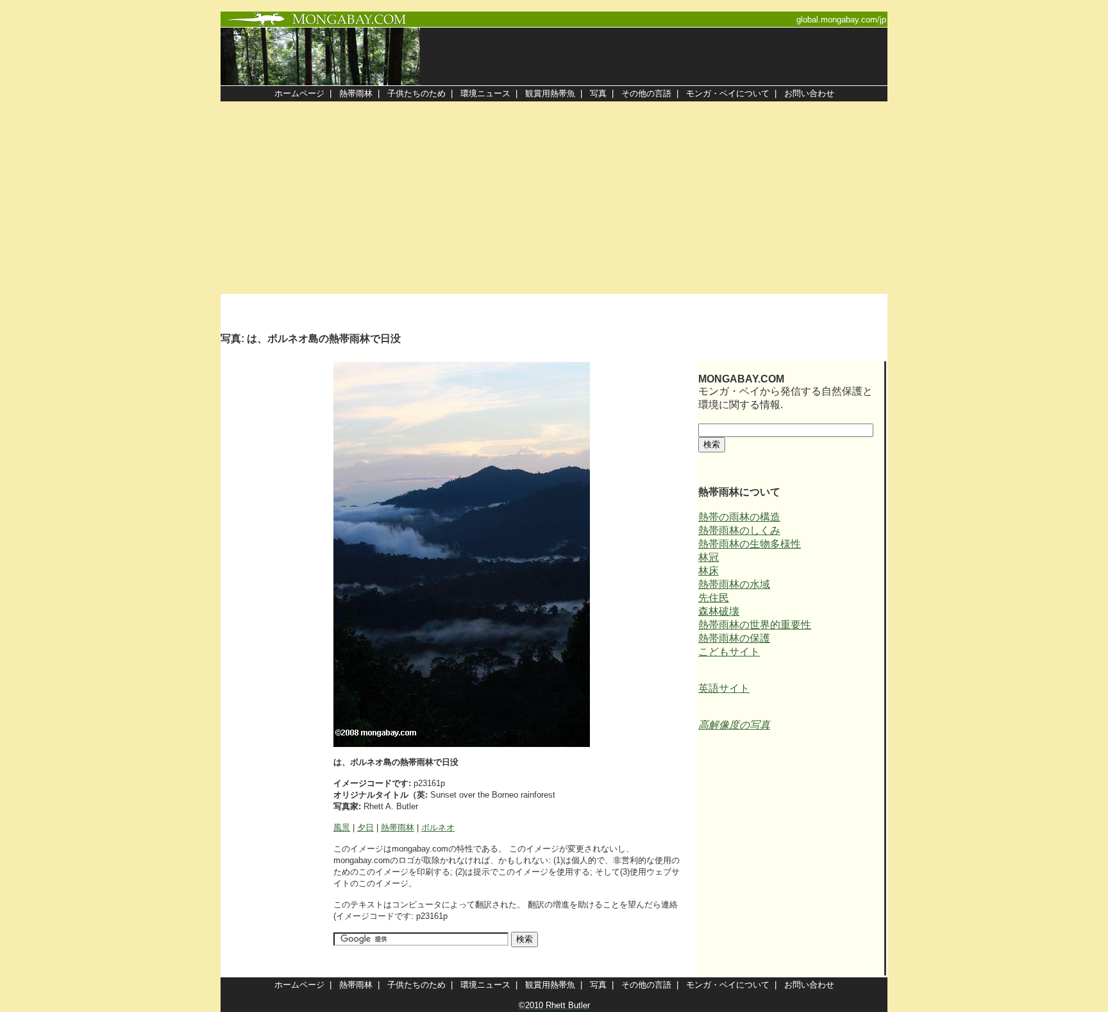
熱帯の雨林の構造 (739, 516)
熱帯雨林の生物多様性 (749, 543)
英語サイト (724, 688)
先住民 (713, 597)
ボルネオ (438, 827)
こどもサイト (729, 651)
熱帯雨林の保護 (734, 638)
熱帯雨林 (397, 827)
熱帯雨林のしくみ (739, 530)
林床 (708, 570)
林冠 (708, 557)
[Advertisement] (554, 197)
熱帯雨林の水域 (734, 584)
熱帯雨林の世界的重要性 (754, 624)
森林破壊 (718, 611)
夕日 (365, 827)
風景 (341, 827)
